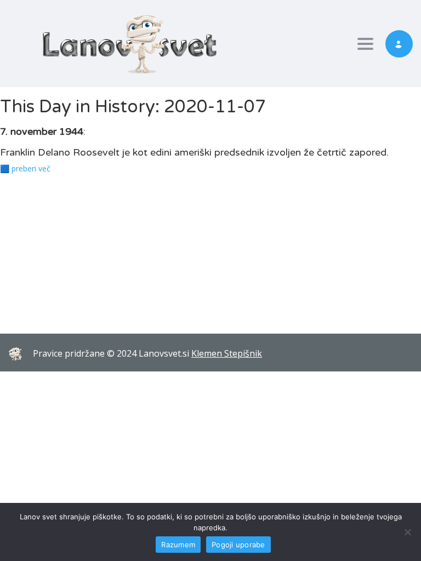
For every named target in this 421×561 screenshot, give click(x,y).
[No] (407, 531)
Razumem (178, 544)
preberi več (31, 168)
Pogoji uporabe (238, 544)
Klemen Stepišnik (226, 353)
